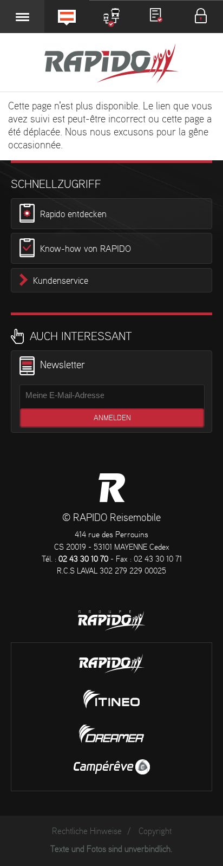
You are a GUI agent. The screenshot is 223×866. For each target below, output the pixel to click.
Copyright (155, 832)
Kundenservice (60, 281)
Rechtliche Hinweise (87, 832)
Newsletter (62, 365)
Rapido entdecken (73, 214)
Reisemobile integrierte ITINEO (111, 699)
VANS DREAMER (111, 734)
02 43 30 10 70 (83, 559)
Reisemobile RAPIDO (112, 487)
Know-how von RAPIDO (85, 249)
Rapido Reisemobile (111, 64)
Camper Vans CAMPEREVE (112, 766)
